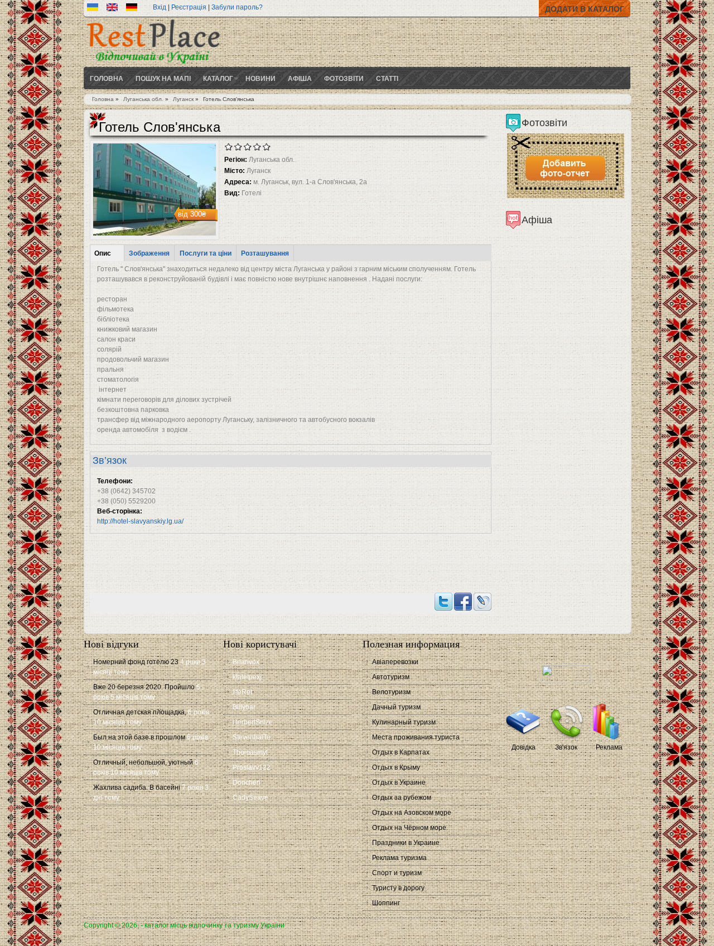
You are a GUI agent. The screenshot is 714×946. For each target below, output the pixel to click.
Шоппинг (386, 903)
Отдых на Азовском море (411, 813)
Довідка (524, 747)
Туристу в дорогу (398, 888)
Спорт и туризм (397, 873)
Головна (106, 78)
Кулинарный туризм (404, 722)
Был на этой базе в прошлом (139, 737)
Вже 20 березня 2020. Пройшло (144, 687)
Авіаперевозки (395, 662)
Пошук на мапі (163, 78)
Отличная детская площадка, (139, 712)
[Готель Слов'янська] (92, 9)
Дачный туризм (396, 707)
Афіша (300, 78)
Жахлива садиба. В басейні (136, 787)
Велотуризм (391, 692)
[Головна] (153, 65)
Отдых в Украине (399, 782)
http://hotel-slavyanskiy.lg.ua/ (140, 521)
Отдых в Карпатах (401, 752)
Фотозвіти (344, 78)
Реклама (609, 747)
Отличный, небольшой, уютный (143, 762)
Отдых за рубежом (401, 797)
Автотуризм (390, 677)
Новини (260, 78)
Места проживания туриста (416, 737)
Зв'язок (566, 747)
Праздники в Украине (406, 843)
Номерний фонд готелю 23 (135, 662)
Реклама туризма (399, 858)
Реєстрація (188, 7)
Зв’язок (110, 460)
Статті (387, 78)
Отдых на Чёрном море (409, 828)
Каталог (218, 78)
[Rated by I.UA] (566, 680)
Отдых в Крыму (396, 767)
